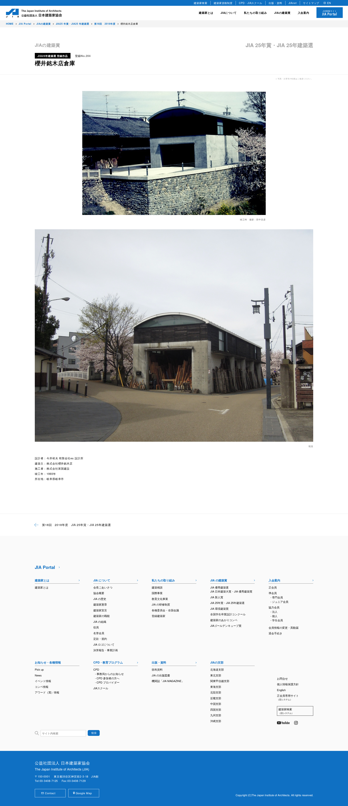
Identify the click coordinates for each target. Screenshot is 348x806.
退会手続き (275, 633)
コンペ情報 (41, 687)
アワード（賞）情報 (47, 692)
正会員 (273, 587)
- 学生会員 (276, 620)
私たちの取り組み (163, 580)
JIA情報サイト (329, 12)
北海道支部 (217, 669)
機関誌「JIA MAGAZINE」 (168, 681)
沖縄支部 (215, 721)
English (281, 690)
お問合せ (282, 678)
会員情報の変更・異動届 (284, 627)
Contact (50, 793)
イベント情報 (43, 681)
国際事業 (157, 593)
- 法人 (273, 612)
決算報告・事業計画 (105, 650)
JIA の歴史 (99, 599)
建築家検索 (200, 3)
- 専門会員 (276, 597)
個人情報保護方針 (288, 684)
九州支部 (215, 715)
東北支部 (215, 675)
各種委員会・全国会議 (165, 610)
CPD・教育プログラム (108, 662)
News (38, 675)
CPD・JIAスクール (250, 3)
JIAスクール (100, 688)
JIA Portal (45, 567)
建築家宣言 (100, 610)
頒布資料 (157, 669)
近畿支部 (215, 698)
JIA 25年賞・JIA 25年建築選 (227, 603)
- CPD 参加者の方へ (107, 678)
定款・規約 (100, 639)
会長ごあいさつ (102, 587)
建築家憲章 (100, 604)
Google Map (84, 793)
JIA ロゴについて (103, 644)
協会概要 (98, 593)
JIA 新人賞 (216, 597)
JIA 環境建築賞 (219, 608)
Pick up (39, 669)
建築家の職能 (101, 616)
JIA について (101, 580)
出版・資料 (275, 3)
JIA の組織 (99, 621)
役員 (96, 627)
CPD (96, 669)
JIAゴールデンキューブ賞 (225, 625)
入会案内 (274, 580)
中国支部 (215, 704)
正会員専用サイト (288, 697)
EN (329, 3)
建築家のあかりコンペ (223, 620)
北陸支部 (215, 692)
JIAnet (293, 3)
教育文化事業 (160, 599)
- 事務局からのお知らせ (109, 674)
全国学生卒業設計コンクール (228, 614)
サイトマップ (311, 3)
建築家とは (206, 13)
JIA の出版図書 (161, 675)
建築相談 (157, 587)
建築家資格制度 (223, 3)
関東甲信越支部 (219, 681)
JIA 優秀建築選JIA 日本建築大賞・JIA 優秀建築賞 (231, 589)
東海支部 (215, 687)
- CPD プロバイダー (107, 682)
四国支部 (215, 709)
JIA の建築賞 (218, 580)
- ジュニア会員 (279, 602)
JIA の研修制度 (161, 604)
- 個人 (273, 616)
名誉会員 (98, 633)
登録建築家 (158, 616)
